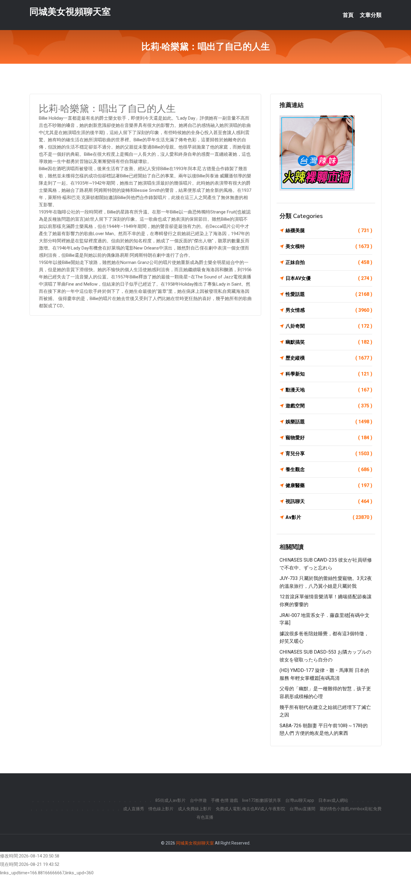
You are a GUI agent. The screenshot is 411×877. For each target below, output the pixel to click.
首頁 (348, 15)
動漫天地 (329, 390)
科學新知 (329, 374)
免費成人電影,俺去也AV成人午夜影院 (250, 808)
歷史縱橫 (329, 358)
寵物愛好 (329, 437)
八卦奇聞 (329, 326)
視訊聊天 (329, 501)
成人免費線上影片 (195, 808)
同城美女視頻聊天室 (70, 11)
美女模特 (329, 246)
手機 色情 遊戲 (224, 800)
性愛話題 (329, 294)
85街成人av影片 (170, 800)
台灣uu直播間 (302, 808)
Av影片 (329, 517)
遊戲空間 (329, 406)
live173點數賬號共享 (261, 800)
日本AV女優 (329, 278)
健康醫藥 (329, 485)
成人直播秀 (133, 808)
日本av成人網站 (333, 800)
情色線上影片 (161, 808)
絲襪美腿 (329, 230)
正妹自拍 (329, 262)
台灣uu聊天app (299, 800)
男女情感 (329, 310)
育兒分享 (329, 453)
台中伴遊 (198, 800)
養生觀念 (329, 469)
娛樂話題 (329, 422)
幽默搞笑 (329, 342)
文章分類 (371, 15)
